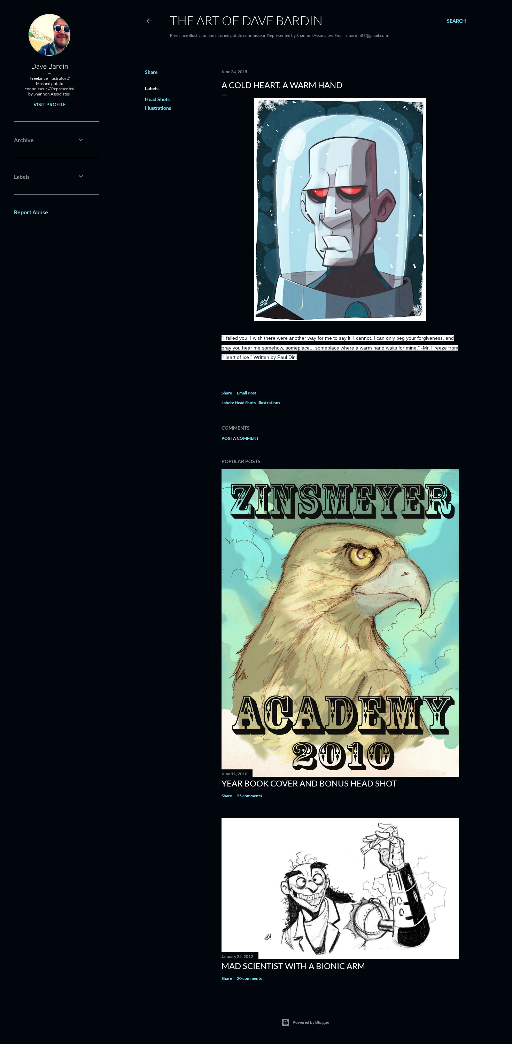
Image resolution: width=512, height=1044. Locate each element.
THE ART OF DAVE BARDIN (246, 20)
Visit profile (49, 104)
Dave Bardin (49, 66)
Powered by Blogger (311, 1022)
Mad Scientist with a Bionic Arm (293, 966)
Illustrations (158, 108)
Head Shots (157, 99)
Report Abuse (31, 212)
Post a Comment (240, 438)
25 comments (249, 795)
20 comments (249, 978)
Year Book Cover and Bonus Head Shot (309, 783)
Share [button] (151, 72)
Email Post (246, 393)
